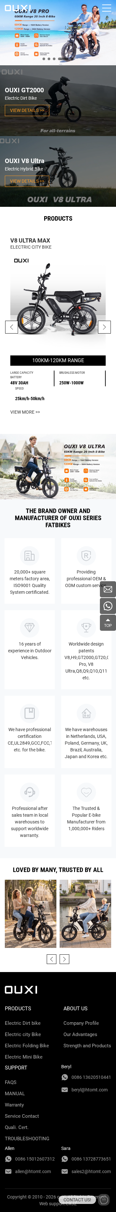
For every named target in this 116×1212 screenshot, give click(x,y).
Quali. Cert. (17, 1127)
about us (75, 1008)
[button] (104, 327)
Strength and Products (87, 1046)
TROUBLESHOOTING (27, 1139)
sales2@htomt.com (91, 1171)
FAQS (10, 1082)
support (16, 1068)
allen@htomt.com (33, 1171)
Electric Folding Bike (27, 1046)
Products (18, 1008)
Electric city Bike (23, 1034)
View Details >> (27, 110)
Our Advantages (80, 1034)
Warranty (14, 1105)
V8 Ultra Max (30, 240)
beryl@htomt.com (90, 1089)
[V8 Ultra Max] (58, 303)
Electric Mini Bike (24, 1057)
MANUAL (15, 1094)
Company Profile (81, 1023)
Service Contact (22, 1116)
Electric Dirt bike (23, 1023)
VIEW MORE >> (25, 412)
